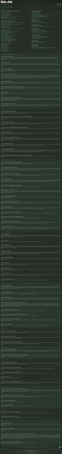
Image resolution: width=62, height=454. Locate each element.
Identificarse (6, 5)
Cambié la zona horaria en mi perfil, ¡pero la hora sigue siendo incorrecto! (10, 24)
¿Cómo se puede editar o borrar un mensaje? (7, 32)
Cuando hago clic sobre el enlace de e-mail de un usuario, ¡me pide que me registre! (12, 28)
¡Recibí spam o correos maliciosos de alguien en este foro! (39, 22)
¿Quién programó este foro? (35, 45)
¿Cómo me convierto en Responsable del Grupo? (38, 15)
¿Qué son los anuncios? (4, 48)
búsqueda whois (4, 435)
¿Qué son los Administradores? (36, 12)
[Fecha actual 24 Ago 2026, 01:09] (60, 7)
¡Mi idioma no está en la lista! (5, 25)
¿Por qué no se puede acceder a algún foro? (7, 36)
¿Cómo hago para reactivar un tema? (6, 41)
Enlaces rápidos (1, 4)
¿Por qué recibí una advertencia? (5, 38)
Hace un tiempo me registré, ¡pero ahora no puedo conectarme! (9, 16)
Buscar (2, 5)
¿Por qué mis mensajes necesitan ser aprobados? (7, 40)
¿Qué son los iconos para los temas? (6, 51)
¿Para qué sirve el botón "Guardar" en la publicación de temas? (9, 39)
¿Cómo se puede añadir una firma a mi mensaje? (7, 33)
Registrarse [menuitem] (60, 4)
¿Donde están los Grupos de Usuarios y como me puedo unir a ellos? (41, 14)
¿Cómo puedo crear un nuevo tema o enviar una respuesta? (9, 31)
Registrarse (10, 5)
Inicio (3, 4)
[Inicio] (7, 2)
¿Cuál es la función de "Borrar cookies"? (6, 18)
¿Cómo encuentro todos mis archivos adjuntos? (38, 42)
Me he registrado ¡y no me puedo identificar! (7, 14)
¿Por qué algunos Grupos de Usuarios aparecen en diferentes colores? (41, 16)
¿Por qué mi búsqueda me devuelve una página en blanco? (39, 31)
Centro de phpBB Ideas (39, 429)
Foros (6, 4)
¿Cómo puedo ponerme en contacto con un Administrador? (39, 48)
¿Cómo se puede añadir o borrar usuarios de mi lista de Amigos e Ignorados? (42, 26)
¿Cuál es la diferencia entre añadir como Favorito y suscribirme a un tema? (41, 36)
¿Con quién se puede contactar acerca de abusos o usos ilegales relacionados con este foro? (44, 47)
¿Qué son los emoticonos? (4, 46)
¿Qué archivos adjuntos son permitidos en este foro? (39, 41)
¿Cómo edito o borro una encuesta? (5, 35)
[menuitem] (58, 4)
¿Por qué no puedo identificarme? (5, 15)
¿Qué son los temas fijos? (4, 49)
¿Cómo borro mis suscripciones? (36, 38)
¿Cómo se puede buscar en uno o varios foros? (38, 29)
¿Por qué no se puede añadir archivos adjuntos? (7, 37)
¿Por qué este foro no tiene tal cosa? (36, 46)
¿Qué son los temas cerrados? (5, 50)
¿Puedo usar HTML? (3, 45)
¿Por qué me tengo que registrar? (5, 12)
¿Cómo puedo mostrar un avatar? (5, 26)
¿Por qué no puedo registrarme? (5, 13)
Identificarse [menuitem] (59, 4)
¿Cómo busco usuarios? (35, 32)
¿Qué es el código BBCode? (4, 44)
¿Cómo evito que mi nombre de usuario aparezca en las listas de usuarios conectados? (12, 22)
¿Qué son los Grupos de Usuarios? (36, 13)
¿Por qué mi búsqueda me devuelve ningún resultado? (39, 30)
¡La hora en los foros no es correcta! (6, 23)
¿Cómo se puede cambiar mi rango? (6, 27)
